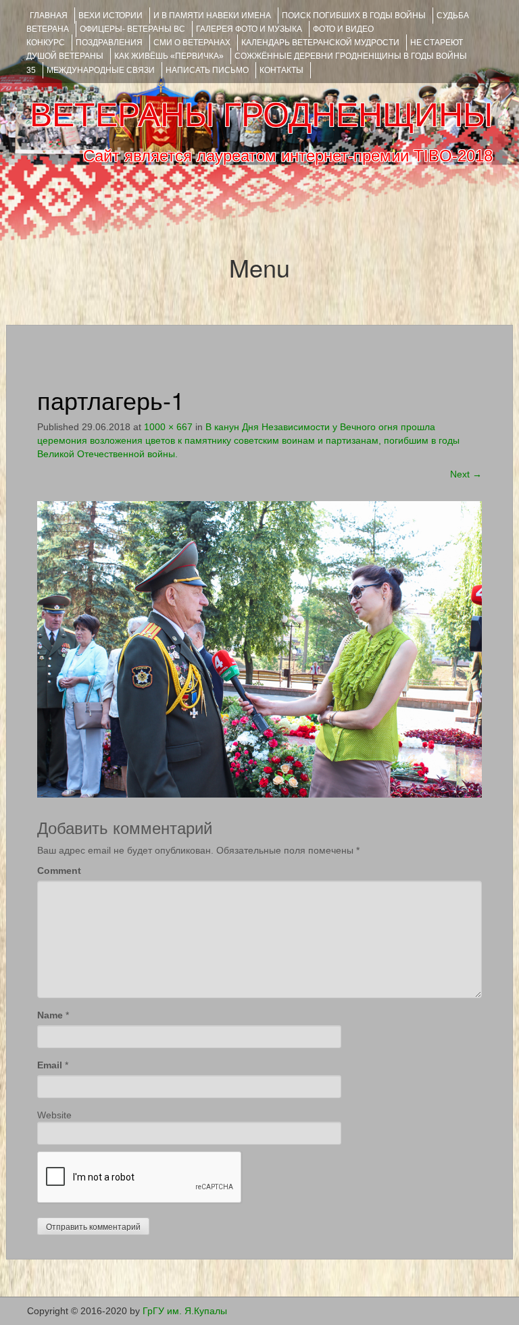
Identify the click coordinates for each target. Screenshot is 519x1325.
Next (466, 474)
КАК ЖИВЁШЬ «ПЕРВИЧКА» (169, 56)
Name (50, 1015)
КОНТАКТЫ (281, 70)
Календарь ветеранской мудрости (320, 42)
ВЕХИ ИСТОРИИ (110, 15)
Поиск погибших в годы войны (354, 15)
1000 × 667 (168, 426)
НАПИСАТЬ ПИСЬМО (207, 70)
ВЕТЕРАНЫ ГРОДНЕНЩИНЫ (261, 114)
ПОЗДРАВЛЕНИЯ (109, 42)
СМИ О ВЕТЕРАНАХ (191, 42)
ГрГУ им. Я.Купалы (185, 1310)
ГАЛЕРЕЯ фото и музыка (249, 29)
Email (49, 1065)
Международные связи (101, 70)
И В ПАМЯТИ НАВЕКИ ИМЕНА (212, 15)
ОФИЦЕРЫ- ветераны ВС (132, 29)
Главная (49, 15)
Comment (59, 870)
